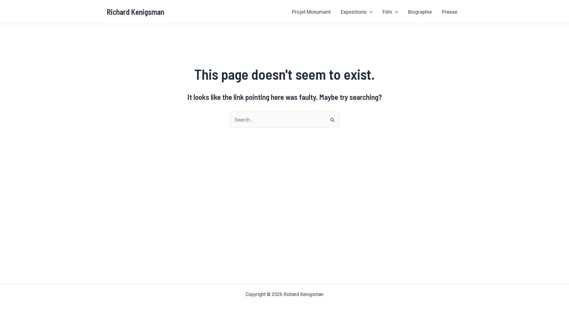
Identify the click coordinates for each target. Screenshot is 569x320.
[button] (370, 12)
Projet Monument (311, 12)
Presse (449, 12)
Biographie (420, 12)
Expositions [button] (354, 12)
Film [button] (387, 12)
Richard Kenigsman (135, 11)
